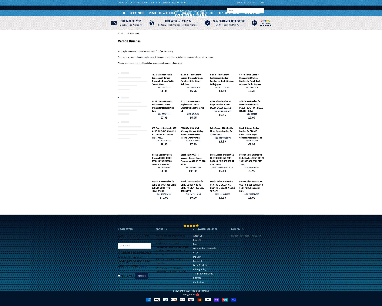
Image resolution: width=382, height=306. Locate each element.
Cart (262, 2)
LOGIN (239, 2)
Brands (186, 13)
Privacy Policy (200, 269)
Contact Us (134, 2)
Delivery (166, 2)
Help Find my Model (228, 13)
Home (124, 13)
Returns (175, 2)
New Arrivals (252, 13)
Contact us (198, 282)
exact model (144, 57)
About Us (123, 2)
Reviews (144, 2)
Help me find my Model (205, 248)
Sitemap (197, 277)
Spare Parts (137, 13)
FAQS (152, 2)
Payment (197, 261)
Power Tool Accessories (163, 13)
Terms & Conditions (203, 273)
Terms (184, 2)
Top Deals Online (200, 290)
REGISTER (251, 2)
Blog (158, 2)
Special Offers (204, 13)
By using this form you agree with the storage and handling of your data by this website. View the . (134, 261)
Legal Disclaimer (201, 265)
